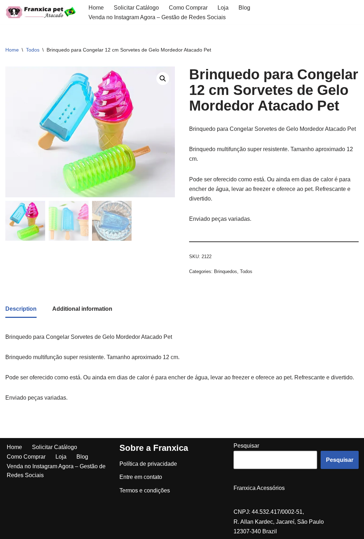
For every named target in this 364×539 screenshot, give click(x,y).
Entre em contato (140, 477)
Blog (244, 8)
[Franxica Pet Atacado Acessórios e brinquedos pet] (40, 12)
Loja (223, 8)
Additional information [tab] (82, 309)
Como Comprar (188, 8)
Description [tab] (21, 309)
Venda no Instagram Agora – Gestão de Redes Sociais (157, 17)
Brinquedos (225, 271)
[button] (162, 78)
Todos (32, 50)
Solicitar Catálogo (136, 8)
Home (96, 8)
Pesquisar (246, 446)
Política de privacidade (148, 464)
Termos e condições (144, 490)
